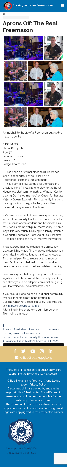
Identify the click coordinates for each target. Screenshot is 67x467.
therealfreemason (48, 337)
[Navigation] (62, 5)
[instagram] (42, 351)
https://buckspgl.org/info (23, 305)
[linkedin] (51, 351)
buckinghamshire (13, 333)
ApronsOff (9, 329)
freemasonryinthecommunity (20, 337)
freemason (35, 329)
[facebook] (15, 351)
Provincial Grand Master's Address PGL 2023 (31, 341)
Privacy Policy (38, 384)
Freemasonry (32, 333)
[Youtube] (33, 351)
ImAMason (22, 329)
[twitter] (24, 351)
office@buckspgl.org (36, 357)
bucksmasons (51, 329)
